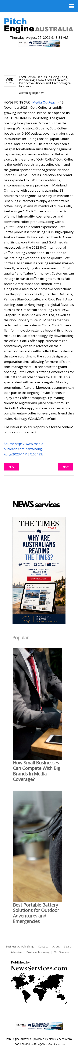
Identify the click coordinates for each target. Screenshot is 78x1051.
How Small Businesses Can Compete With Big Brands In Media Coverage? (36, 770)
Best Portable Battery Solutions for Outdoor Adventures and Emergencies (36, 913)
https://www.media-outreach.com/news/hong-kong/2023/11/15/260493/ (24, 449)
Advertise (16, 952)
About (56, 946)
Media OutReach (44, 102)
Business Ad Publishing (19, 946)
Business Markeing (37, 952)
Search (68, 946)
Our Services (61, 952)
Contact (43, 946)
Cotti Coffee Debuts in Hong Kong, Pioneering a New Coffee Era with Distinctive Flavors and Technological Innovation (45, 81)
